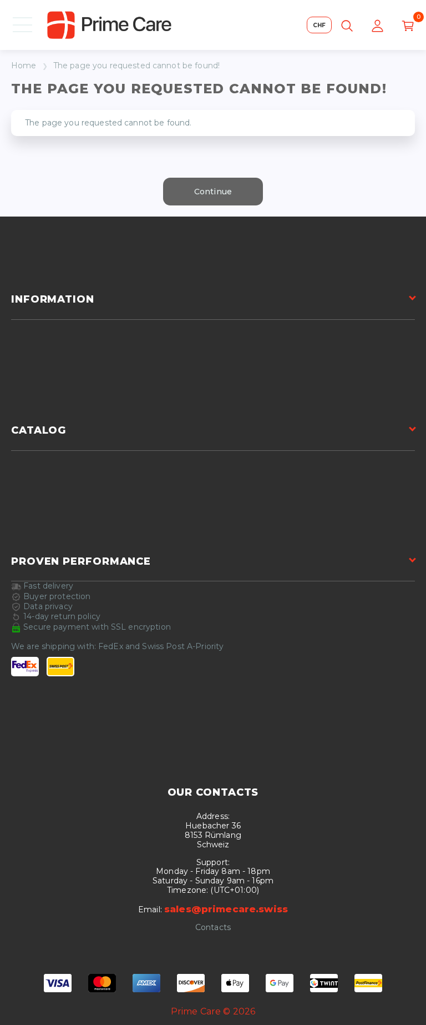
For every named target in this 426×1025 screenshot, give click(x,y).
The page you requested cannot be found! (136, 66)
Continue (213, 192)
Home (24, 66)
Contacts (213, 927)
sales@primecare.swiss (226, 909)
